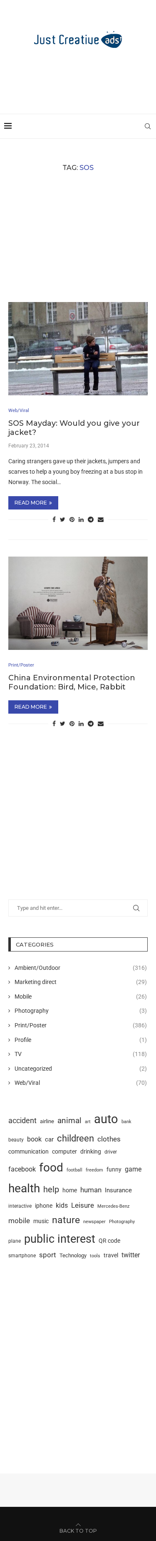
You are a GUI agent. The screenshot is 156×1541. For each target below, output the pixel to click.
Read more (31, 503)
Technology (73, 1255)
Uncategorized (81, 1068)
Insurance (118, 1190)
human (91, 1190)
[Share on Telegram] (91, 519)
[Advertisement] (80, 77)
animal (69, 1120)
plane (14, 1241)
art (88, 1121)
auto (106, 1119)
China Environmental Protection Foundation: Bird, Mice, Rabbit (71, 682)
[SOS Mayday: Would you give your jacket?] (78, 348)
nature (66, 1220)
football (74, 1170)
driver (110, 1152)
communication (28, 1151)
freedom (94, 1170)
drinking (90, 1151)
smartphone (22, 1256)
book (34, 1139)
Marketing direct (81, 982)
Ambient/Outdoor (81, 967)
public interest (59, 1238)
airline (47, 1121)
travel (111, 1255)
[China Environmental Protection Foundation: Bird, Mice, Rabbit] (78, 603)
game (133, 1169)
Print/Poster (81, 1025)
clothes (109, 1139)
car (49, 1139)
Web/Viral (81, 1082)
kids (62, 1205)
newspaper (94, 1221)
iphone (43, 1205)
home (69, 1190)
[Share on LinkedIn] (81, 519)
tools (95, 1256)
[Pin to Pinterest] (71, 519)
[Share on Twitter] (62, 519)
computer (64, 1151)
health (24, 1188)
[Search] (148, 126)
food (51, 1167)
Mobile (81, 996)
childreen (75, 1138)
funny (113, 1169)
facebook (22, 1169)
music (41, 1221)
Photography (81, 1010)
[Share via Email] (101, 519)
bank (126, 1121)
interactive (20, 1206)
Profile (81, 1039)
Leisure (82, 1205)
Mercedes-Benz (113, 1206)
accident (22, 1120)
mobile (19, 1220)
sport (47, 1255)
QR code (109, 1240)
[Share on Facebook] (54, 519)
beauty (16, 1140)
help (51, 1189)
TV (81, 1054)
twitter (130, 1255)
